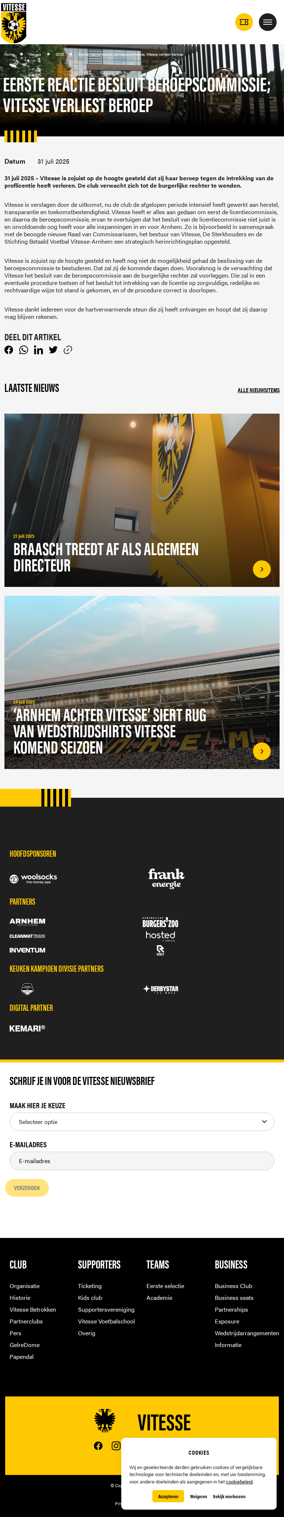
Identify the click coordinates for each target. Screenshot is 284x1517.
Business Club (233, 1285)
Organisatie (25, 1285)
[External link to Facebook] (8, 349)
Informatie (228, 1344)
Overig (86, 1333)
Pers (15, 1333)
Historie (20, 1297)
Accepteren (168, 1496)
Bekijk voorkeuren (229, 1496)
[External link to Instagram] (116, 1445)
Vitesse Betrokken (33, 1309)
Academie (159, 1297)
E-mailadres (28, 1144)
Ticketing (90, 1285)
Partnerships (231, 1309)
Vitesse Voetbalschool (106, 1321)
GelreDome (25, 1344)
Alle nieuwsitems (259, 389)
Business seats (234, 1297)
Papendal (22, 1356)
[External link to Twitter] (53, 349)
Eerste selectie (165, 1285)
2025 (60, 54)
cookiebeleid (239, 1481)
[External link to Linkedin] (38, 349)
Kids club (90, 1297)
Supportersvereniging (106, 1309)
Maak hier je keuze (37, 1105)
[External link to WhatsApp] (23, 349)
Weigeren (198, 1496)
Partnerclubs (26, 1321)
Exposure (227, 1321)
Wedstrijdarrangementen (244, 1333)
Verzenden (27, 1187)
